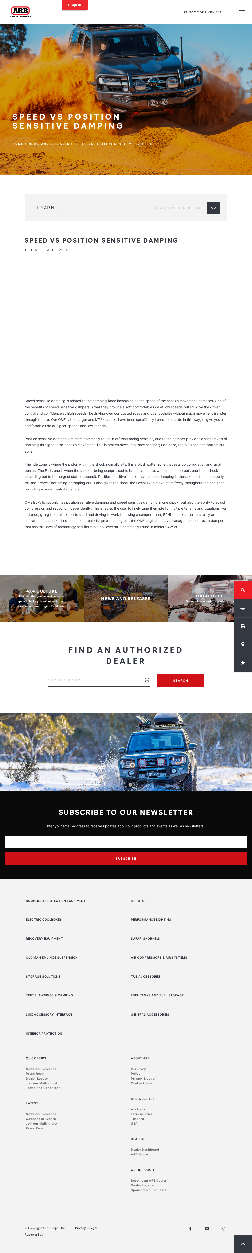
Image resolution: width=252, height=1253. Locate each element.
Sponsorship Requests (149, 1190)
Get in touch (142, 1170)
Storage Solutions (43, 976)
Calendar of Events (41, 1119)
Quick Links (36, 1058)
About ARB (140, 1058)
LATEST (32, 1103)
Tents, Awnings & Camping (49, 995)
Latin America (142, 1114)
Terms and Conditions (43, 1088)
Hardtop (139, 900)
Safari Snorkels (145, 938)
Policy (136, 1073)
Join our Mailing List (42, 1083)
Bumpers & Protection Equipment (56, 900)
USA (134, 1123)
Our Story (138, 1069)
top (243, 1244)
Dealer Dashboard (145, 1149)
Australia (138, 1109)
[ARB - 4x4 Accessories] (20, 11)
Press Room (35, 1073)
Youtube (207, 1229)
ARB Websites (143, 1098)
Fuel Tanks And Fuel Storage (157, 995)
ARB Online (139, 1154)
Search (180, 680)
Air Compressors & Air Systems (159, 957)
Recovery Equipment (44, 938)
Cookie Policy (141, 1083)
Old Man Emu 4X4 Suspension (52, 957)
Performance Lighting (151, 919)
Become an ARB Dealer (149, 1180)
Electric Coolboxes (44, 919)
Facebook (190, 1229)
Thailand (137, 1119)
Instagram (223, 1229)
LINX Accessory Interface (49, 1014)
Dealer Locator (37, 1078)
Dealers (138, 1139)
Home (18, 144)
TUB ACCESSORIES (146, 976)
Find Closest (147, 684)
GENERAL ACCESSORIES (150, 1014)
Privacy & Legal (143, 1078)
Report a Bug (34, 1234)
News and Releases (49, 144)
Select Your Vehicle (202, 12)
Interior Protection (44, 1033)
